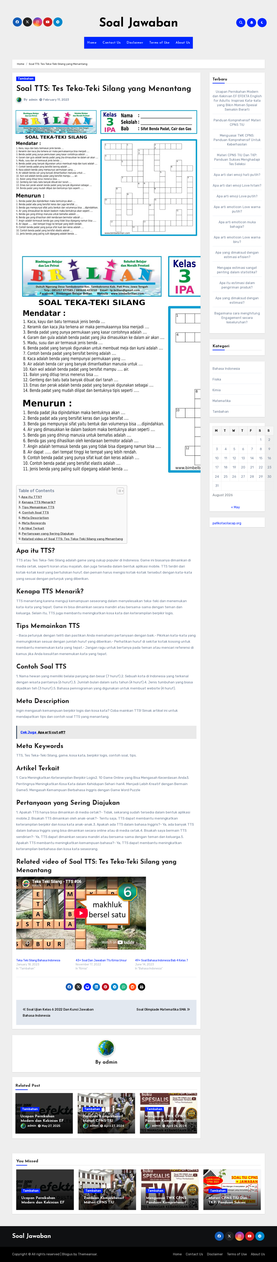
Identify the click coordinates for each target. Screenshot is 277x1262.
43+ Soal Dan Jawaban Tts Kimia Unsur (101, 960)
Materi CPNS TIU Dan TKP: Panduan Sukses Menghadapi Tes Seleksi (237, 159)
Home (92, 42)
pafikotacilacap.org (227, 523)
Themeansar (87, 1254)
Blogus (67, 1254)
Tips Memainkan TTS (38, 507)
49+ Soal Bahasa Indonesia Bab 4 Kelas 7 (161, 960)
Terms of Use (159, 42)
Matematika (222, 401)
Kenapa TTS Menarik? (39, 502)
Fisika (217, 379)
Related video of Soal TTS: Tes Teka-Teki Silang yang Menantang (72, 539)
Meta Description (35, 518)
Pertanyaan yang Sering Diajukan (48, 533)
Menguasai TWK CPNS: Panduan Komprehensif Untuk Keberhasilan (165, 1121)
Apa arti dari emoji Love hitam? (237, 185)
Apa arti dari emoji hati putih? (237, 175)
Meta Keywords (34, 523)
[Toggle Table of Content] (118, 490)
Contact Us (111, 42)
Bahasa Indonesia (226, 369)
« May (235, 507)
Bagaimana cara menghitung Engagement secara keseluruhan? (237, 317)
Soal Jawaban (138, 23)
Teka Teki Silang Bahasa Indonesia (38, 960)
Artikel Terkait (32, 528)
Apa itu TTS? (31, 497)
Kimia (217, 390)
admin (33, 100)
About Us (183, 42)
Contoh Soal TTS (35, 512)
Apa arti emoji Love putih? (237, 196)
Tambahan (25, 78)
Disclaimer (135, 42)
